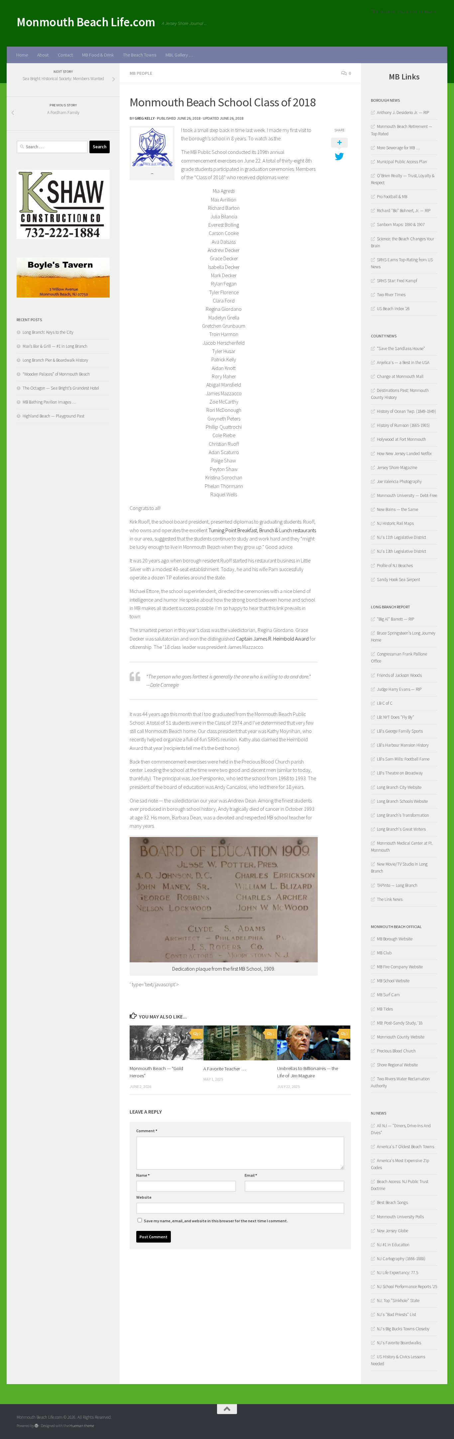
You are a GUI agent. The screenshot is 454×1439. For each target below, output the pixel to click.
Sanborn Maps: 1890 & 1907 (401, 224)
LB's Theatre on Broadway (400, 773)
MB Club (384, 953)
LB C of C (385, 703)
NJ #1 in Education (393, 1245)
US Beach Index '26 (393, 308)
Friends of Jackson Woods (399, 675)
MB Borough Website (394, 939)
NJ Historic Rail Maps (395, 523)
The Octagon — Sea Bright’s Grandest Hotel (61, 388)
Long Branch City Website (399, 787)
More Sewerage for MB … (398, 148)
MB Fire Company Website (400, 967)
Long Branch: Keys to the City (48, 332)
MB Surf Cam (388, 995)
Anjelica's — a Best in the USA (403, 362)
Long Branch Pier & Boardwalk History (55, 360)
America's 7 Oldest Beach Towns (405, 1146)
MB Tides (385, 1009)
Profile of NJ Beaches (395, 565)
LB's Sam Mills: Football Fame (403, 759)
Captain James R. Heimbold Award (272, 638)
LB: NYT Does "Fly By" (395, 717)
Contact (65, 55)
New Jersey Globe (392, 1231)
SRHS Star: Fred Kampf (397, 281)
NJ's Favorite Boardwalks (399, 1343)
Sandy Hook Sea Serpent (398, 579)
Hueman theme (81, 1425)
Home (22, 55)
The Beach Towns (139, 55)
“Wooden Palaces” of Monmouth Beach (56, 374)
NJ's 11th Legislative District (401, 537)
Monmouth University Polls (400, 1217)
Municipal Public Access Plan (402, 162)
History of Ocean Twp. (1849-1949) (406, 411)
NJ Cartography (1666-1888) (401, 1258)
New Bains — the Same (397, 509)
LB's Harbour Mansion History (403, 745)
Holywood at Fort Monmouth (401, 439)
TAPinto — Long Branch (397, 885)
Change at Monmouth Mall (400, 376)
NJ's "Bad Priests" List (396, 1314)
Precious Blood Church (396, 1051)
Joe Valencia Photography (399, 481)
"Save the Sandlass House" (401, 348)
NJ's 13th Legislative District (401, 551)
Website (144, 1197)
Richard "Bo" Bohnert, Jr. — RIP (403, 210)
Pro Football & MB (392, 196)
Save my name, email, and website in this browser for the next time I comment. (216, 1220)
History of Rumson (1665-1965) (403, 425)
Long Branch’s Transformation (403, 815)
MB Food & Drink (98, 55)
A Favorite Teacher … (224, 1068)
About (43, 55)
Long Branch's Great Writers (401, 829)
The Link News (389, 899)
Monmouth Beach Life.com (86, 22)
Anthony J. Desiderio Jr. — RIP (403, 112)
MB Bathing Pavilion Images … (49, 402)
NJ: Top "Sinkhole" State (398, 1300)
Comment (146, 1130)
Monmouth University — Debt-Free (407, 495)
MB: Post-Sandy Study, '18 (399, 1023)
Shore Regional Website (397, 1065)
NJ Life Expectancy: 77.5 (397, 1272)
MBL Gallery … (179, 55)
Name (143, 1175)
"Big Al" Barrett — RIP (395, 619)
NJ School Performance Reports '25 (407, 1286)
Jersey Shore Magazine (397, 467)
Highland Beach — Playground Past (53, 416)
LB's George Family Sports (400, 731)
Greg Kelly (145, 118)
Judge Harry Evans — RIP (399, 689)
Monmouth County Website (400, 1037)
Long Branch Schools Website (402, 801)
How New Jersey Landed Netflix (404, 453)
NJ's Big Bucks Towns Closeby (403, 1329)
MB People (141, 73)
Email (251, 1175)
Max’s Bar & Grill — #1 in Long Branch (55, 346)
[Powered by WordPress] (37, 1426)
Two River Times (391, 295)
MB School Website (393, 981)
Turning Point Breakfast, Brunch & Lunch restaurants (262, 530)
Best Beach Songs (392, 1202)
